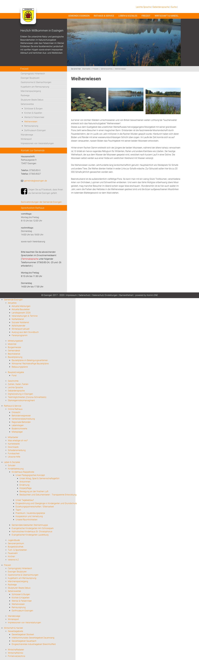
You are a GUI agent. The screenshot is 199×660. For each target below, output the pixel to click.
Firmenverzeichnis (16, 656)
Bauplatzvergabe (16, 372)
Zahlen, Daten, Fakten (18, 384)
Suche (174, 7)
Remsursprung (31, 126)
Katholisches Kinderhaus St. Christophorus (32, 531)
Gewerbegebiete (15, 631)
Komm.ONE (152, 295)
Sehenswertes (27, 104)
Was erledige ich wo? (18, 440)
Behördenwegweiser (21, 415)
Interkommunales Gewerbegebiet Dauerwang (33, 637)
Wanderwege (27, 134)
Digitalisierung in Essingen (20, 394)
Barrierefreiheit (126, 295)
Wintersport (26, 139)
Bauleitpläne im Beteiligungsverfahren (30, 360)
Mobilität (12, 344)
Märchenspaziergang (31, 91)
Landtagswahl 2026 (21, 312)
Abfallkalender (18, 325)
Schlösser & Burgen (33, 108)
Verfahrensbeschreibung (23, 419)
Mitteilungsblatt (15, 341)
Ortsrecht (16, 412)
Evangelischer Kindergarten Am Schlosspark (33, 528)
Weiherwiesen (30, 121)
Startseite (86, 69)
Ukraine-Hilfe (14, 456)
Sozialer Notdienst (20, 322)
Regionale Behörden (21, 422)
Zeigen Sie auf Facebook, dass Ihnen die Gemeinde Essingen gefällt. (45, 191)
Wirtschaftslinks (15, 653)
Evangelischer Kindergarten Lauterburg (30, 534)
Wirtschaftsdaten (16, 649)
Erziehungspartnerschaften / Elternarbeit (35, 506)
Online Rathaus (15, 409)
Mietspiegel (17, 432)
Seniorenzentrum (16, 543)
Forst (14, 375)
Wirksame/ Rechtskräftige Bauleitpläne (30, 363)
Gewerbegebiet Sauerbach (24, 641)
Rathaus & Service (104, 15)
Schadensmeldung (17, 450)
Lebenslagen (18, 425)
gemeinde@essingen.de (35, 180)
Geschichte (13, 381)
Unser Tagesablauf (25, 500)
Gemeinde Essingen (78, 15)
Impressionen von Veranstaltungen (37, 143)
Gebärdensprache (160, 7)
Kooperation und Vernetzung (29, 516)
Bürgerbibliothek (15, 546)
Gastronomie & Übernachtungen (36, 82)
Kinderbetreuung (16, 468)
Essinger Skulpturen (30, 78)
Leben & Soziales (127, 15)
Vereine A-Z (13, 559)
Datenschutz (84, 295)
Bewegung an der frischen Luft (33, 491)
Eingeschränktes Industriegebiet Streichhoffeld (34, 644)
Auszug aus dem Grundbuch (25, 332)
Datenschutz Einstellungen (105, 295)
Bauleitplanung (15, 357)
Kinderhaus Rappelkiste (23, 472)
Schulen (11, 465)
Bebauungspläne (20, 367)
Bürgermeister (14, 347)
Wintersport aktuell (21, 329)
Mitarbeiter (13, 437)
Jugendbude (14, 540)
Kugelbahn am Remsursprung (35, 86)
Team (18, 510)
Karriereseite (14, 443)
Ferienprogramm (19, 335)
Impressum (71, 295)
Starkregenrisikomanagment (21, 400)
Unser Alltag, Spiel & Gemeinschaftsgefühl (39, 478)
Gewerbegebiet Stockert (23, 634)
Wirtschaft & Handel (167, 15)
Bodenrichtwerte (19, 428)
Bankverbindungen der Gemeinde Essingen (41, 202)
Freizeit (146, 15)
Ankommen (24, 481)
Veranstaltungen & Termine (24, 316)
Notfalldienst (18, 319)
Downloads (13, 447)
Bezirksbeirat (14, 354)
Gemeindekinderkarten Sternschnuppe (30, 525)
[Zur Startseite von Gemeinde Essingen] (28, 18)
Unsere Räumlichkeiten (26, 519)
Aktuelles (12, 303)
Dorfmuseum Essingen (35, 130)
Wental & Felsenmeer (34, 117)
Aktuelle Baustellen (21, 309)
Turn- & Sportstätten (17, 550)
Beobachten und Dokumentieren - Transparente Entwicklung (47, 494)
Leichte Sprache (143, 7)
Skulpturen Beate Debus (32, 99)
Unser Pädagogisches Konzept (30, 475)
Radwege (25, 95)
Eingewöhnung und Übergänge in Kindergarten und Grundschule (46, 503)
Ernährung (24, 485)
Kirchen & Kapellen (33, 113)
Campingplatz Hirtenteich (33, 73)
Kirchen (11, 556)
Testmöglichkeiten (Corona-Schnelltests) (27, 397)
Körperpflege (25, 488)
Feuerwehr (13, 553)
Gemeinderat (14, 350)
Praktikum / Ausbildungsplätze (30, 513)
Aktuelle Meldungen (21, 306)
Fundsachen (14, 453)
